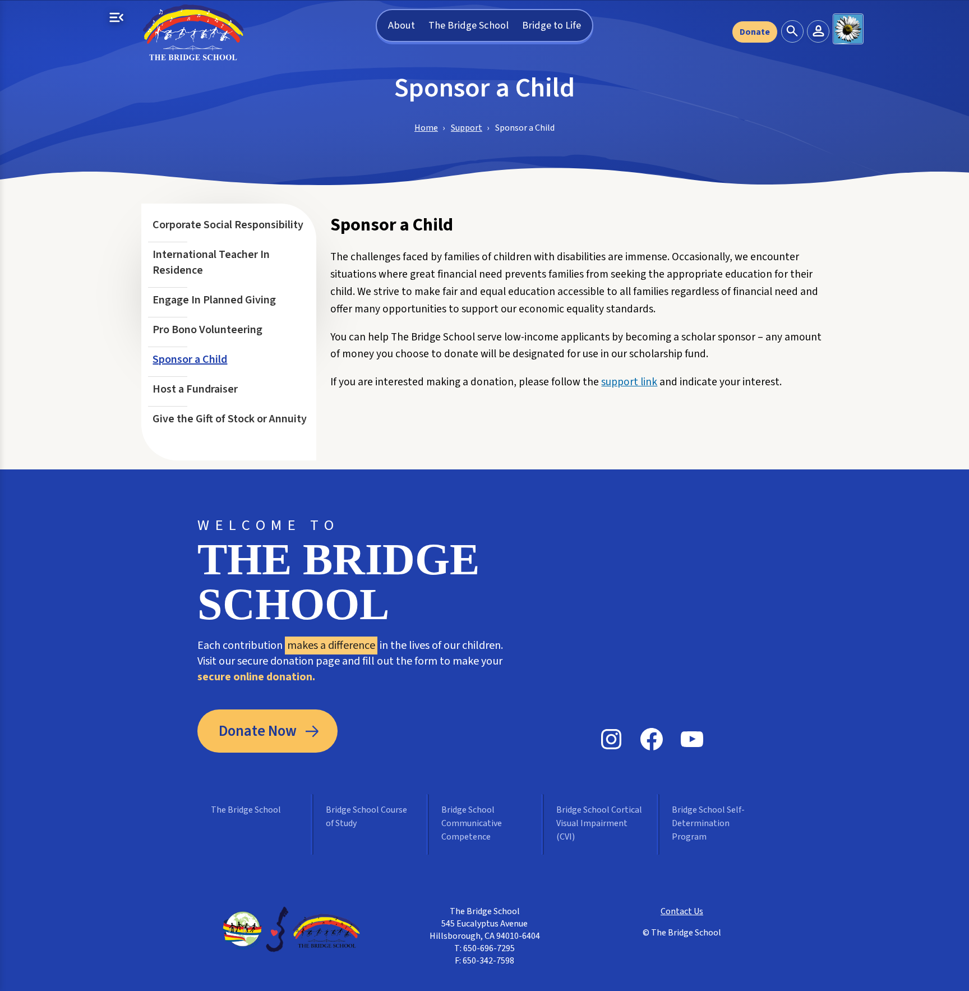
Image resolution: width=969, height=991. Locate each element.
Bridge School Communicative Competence (471, 823)
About (401, 25)
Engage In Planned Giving (214, 300)
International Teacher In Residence (211, 262)
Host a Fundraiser (195, 389)
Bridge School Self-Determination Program (708, 823)
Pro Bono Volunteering (207, 330)
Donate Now (258, 731)
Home (426, 128)
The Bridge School (468, 25)
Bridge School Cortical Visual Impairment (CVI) (599, 823)
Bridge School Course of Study (366, 816)
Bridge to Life (551, 25)
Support (466, 128)
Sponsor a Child (190, 359)
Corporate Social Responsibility (228, 225)
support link (629, 382)
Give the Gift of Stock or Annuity (230, 419)
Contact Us (682, 911)
